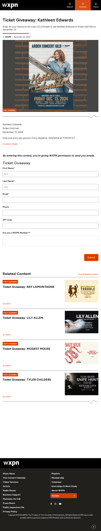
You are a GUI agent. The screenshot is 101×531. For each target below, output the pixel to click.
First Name (9, 168)
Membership (58, 478)
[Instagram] (55, 504)
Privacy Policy (10, 511)
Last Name (8, 181)
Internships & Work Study (64, 486)
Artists (6, 486)
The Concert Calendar (14, 478)
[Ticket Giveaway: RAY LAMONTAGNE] (81, 291)
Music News (9, 473)
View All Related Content (88, 274)
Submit (91, 257)
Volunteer (57, 482)
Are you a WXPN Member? (16, 232)
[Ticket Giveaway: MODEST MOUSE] (81, 353)
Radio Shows (9, 490)
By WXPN (7, 304)
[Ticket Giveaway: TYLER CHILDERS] (81, 384)
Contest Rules (10, 144)
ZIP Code (7, 220)
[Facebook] (51, 504)
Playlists (56, 473)
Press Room (9, 503)
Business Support (12, 494)
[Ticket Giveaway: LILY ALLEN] (81, 322)
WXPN (8, 37)
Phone (6, 207)
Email (6, 194)
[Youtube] (60, 504)
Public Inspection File (13, 507)
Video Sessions (10, 482)
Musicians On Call (11, 499)
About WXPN (58, 490)
